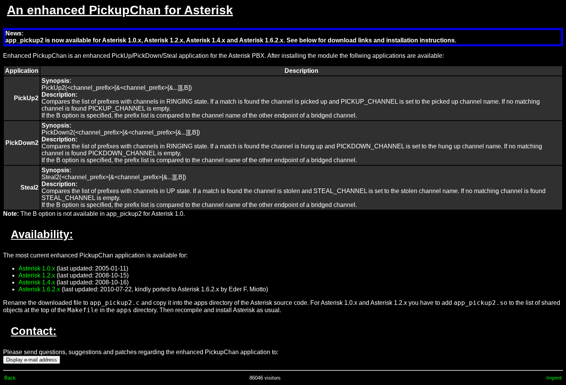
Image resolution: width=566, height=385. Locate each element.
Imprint (554, 378)
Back (10, 378)
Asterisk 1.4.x (36, 282)
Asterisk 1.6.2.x (39, 289)
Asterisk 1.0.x (36, 268)
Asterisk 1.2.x (36, 275)
